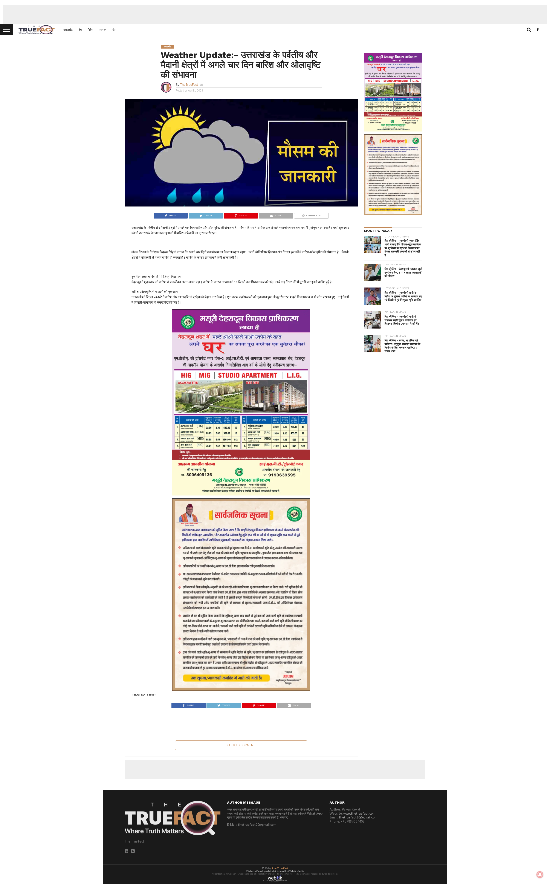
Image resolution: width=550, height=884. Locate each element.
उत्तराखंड (68, 29)
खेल (114, 29)
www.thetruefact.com (359, 813)
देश (80, 29)
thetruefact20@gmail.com (358, 817)
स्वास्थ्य (102, 29)
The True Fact (280, 868)
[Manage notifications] (539, 874)
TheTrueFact (189, 84)
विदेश (90, 29)
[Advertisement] (275, 14)
